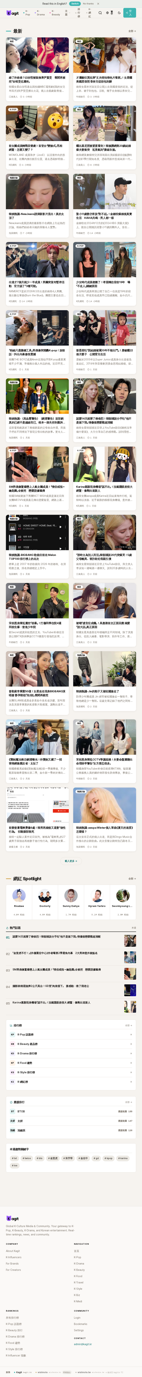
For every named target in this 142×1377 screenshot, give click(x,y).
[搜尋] (100, 12)
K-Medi (78, 1301)
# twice (27, 1158)
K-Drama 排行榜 (24, 1053)
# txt (14, 1158)
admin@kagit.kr (83, 1344)
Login (77, 1317)
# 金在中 (83, 1158)
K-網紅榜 (19, 1081)
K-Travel (78, 1282)
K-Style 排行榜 (23, 1072)
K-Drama (41, 13)
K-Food (78, 1276)
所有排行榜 (12, 1317)
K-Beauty (56, 13)
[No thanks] (98, 3)
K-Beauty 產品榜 (24, 1044)
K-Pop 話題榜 (22, 1034)
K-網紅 (90, 13)
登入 (130, 12)
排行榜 (79, 13)
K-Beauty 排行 (14, 1330)
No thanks (88, 3)
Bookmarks (80, 1324)
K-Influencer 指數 (16, 1355)
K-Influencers (13, 1257)
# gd (96, 1158)
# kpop (108, 1158)
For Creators (13, 1269)
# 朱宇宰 (68, 1158)
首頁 (76, 1251)
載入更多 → (71, 861)
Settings (79, 1330)
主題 (66, 13)
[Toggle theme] (119, 13)
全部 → (132, 31)
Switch (75, 3)
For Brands (12, 1263)
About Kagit (13, 1251)
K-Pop (28, 13)
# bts (39, 1158)
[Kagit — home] (12, 13)
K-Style (78, 1288)
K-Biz (77, 1295)
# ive (14, 1165)
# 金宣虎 (53, 1158)
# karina (122, 1158)
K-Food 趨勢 (21, 1062)
